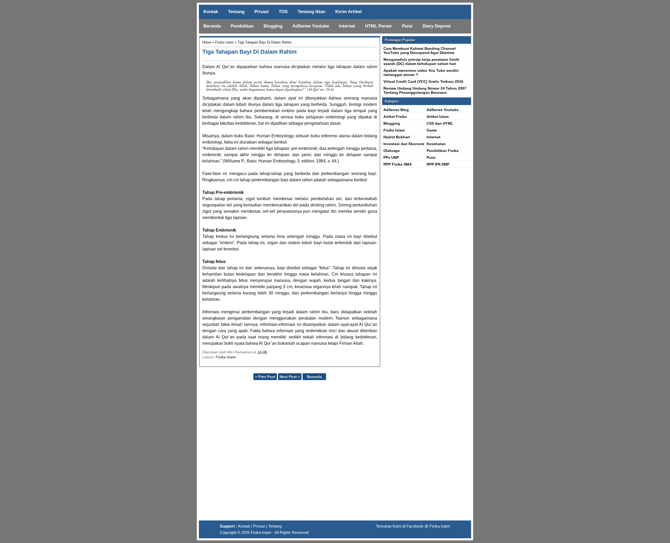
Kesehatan (436, 144)
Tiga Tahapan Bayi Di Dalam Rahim (249, 51)
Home (206, 42)
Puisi (407, 26)
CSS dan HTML (440, 123)
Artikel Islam (438, 116)
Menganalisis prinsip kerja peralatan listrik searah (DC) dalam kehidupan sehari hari (421, 61)
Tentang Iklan (311, 11)
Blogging (273, 26)
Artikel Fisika (395, 116)
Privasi (261, 11)
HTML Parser (378, 26)
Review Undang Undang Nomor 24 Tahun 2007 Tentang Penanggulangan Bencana (424, 90)
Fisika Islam (224, 42)
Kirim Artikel (348, 11)
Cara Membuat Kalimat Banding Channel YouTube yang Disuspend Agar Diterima (419, 50)
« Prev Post (265, 377)
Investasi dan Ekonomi (403, 144)
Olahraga (391, 151)
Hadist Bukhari (396, 137)
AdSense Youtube (310, 26)
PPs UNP (391, 157)
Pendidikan (242, 26)
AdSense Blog (396, 110)
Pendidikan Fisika (443, 151)
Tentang (236, 11)
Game (432, 130)
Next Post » (290, 377)
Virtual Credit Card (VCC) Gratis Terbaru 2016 (423, 81)
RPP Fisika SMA (397, 164)
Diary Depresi (436, 26)
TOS (283, 11)
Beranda (212, 26)
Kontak (210, 11)
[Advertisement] (335, 452)
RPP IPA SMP (438, 164)
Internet (347, 26)
